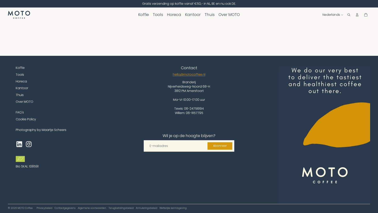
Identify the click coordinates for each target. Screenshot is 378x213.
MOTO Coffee (25, 208)
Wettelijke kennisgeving (173, 208)
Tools (20, 74)
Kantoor (22, 88)
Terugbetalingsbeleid (121, 208)
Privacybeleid (44, 208)
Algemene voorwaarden (92, 208)
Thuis (20, 95)
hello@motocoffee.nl (189, 74)
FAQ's (20, 112)
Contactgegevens (65, 208)
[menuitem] (143, 14)
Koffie (20, 67)
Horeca (21, 81)
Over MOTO (24, 101)
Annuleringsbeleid (146, 208)
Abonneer (220, 146)
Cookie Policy (26, 119)
